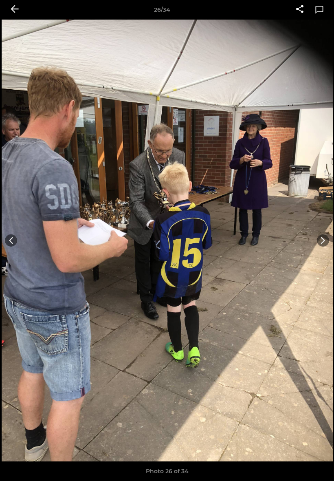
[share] (300, 9)
